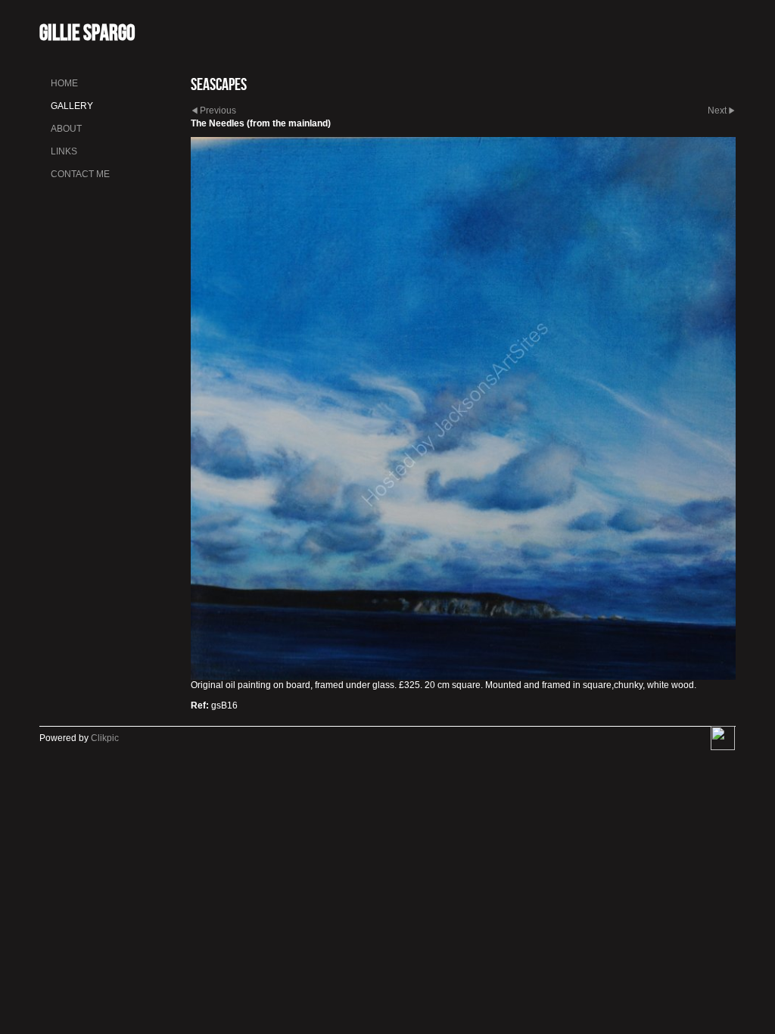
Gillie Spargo (87, 32)
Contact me (80, 174)
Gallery (72, 106)
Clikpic (105, 738)
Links (64, 151)
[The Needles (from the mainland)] (463, 408)
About (66, 128)
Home (64, 83)
